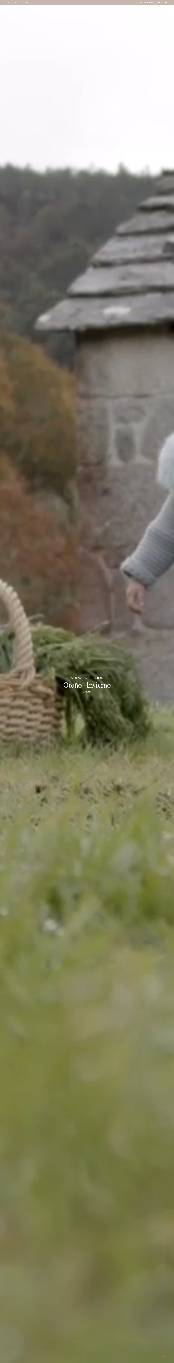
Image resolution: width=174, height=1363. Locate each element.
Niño (101, 10)
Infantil (113, 10)
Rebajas (86, 15)
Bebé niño (76, 10)
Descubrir (87, 692)
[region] (87, 684)
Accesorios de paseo (132, 9)
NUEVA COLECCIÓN (41, 9)
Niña (89, 10)
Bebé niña (61, 10)
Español (25, 3)
